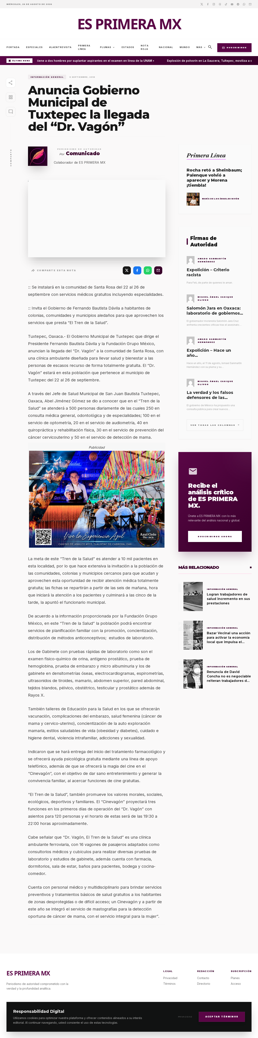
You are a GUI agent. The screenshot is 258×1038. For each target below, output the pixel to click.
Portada (13, 47)
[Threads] (219, 4)
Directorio (203, 983)
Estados (128, 47)
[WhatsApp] (148, 270)
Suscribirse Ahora (215, 536)
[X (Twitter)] (127, 270)
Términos (169, 983)
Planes (235, 978)
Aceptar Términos (221, 1016)
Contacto (203, 978)
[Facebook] (207, 4)
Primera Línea (84, 47)
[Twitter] (201, 4)
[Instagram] (213, 4)
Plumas (107, 47)
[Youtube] (232, 4)
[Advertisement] (215, 103)
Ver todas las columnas (214, 425)
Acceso (236, 983)
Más (201, 47)
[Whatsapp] (244, 4)
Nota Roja (144, 47)
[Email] (250, 4)
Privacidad (185, 1017)
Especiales (34, 47)
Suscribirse (234, 47)
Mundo (185, 47)
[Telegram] (238, 4)
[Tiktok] (226, 4)
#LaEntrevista (60, 47)
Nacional (166, 47)
